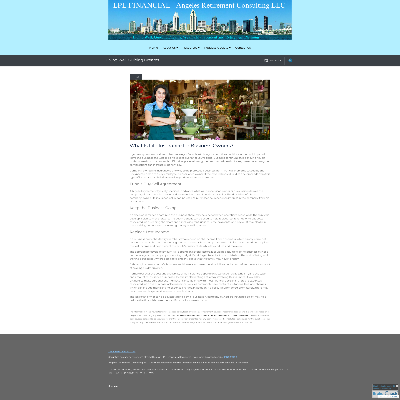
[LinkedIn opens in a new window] (290, 61)
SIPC (234, 357)
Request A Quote (216, 47)
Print (136, 76)
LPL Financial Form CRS (121, 351)
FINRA (227, 357)
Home (153, 47)
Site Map (113, 386)
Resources (190, 47)
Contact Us (243, 47)
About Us (169, 47)
